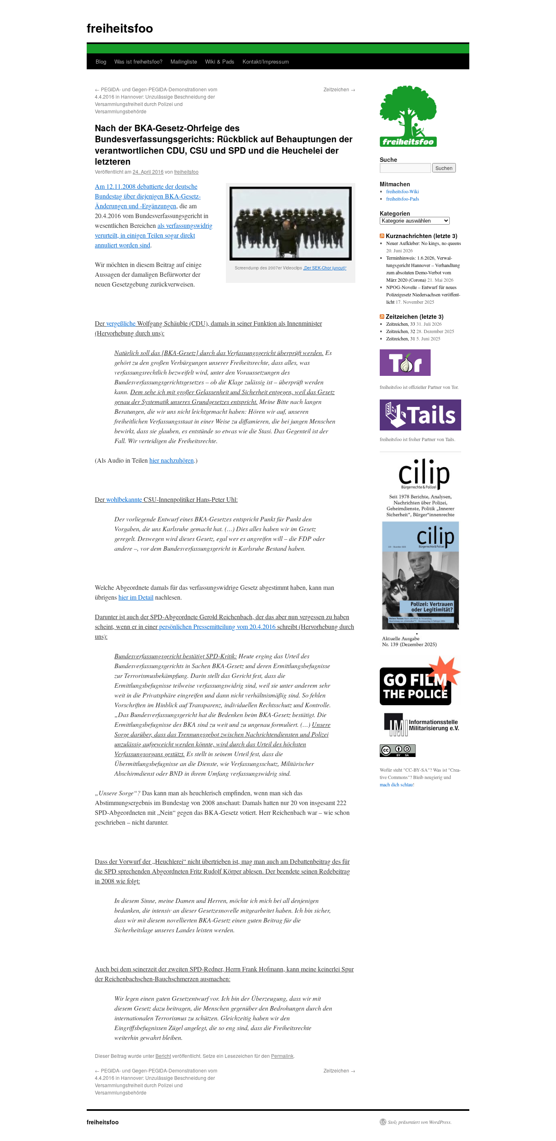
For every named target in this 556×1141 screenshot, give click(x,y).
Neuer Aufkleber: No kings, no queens (423, 243)
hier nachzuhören (171, 460)
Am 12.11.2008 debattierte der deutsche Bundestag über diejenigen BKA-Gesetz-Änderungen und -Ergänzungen (148, 196)
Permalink (282, 1055)
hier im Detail (135, 597)
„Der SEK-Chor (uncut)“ (324, 268)
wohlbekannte (124, 499)
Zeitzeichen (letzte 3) (415, 316)
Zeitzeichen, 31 (400, 338)
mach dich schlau (396, 784)
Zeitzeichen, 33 (400, 323)
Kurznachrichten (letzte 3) (421, 236)
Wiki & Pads (219, 61)
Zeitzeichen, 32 (400, 331)
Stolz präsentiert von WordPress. (420, 1122)
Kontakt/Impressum (266, 61)
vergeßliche (121, 323)
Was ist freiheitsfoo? (138, 61)
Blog (101, 61)
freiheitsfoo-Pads (402, 198)
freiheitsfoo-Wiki (402, 191)
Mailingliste (184, 61)
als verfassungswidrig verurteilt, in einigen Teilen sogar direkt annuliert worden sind (153, 235)
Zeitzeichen (339, 89)
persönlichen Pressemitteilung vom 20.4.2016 (217, 626)
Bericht (163, 1055)
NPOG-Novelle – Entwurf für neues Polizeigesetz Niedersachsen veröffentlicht (423, 294)
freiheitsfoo (120, 27)
